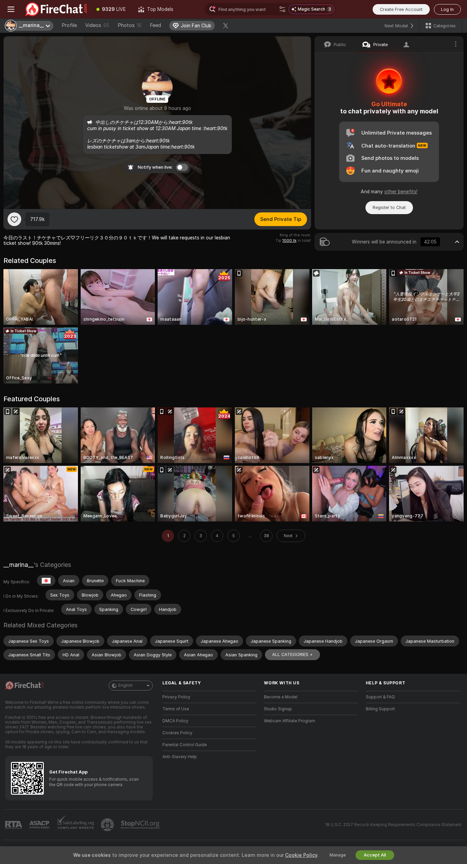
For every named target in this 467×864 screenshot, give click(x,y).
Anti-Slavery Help (179, 756)
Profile (69, 25)
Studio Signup (278, 709)
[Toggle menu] (11, 9)
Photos (130, 25)
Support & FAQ (380, 697)
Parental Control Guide (184, 744)
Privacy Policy (176, 697)
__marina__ (18, 564)
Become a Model (280, 697)
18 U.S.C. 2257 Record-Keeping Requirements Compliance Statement (393, 824)
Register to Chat (389, 207)
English (125, 685)
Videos (97, 25)
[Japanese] (46, 580)
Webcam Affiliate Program (289, 721)
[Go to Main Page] (56, 9)
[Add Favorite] (14, 219)
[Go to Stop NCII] (141, 825)
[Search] (282, 9)
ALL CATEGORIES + (292, 654)
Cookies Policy (177, 732)
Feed (155, 25)
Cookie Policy (301, 855)
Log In (447, 9)
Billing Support (380, 709)
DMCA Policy (175, 721)
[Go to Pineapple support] (108, 824)
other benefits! (400, 191)
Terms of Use (175, 709)
